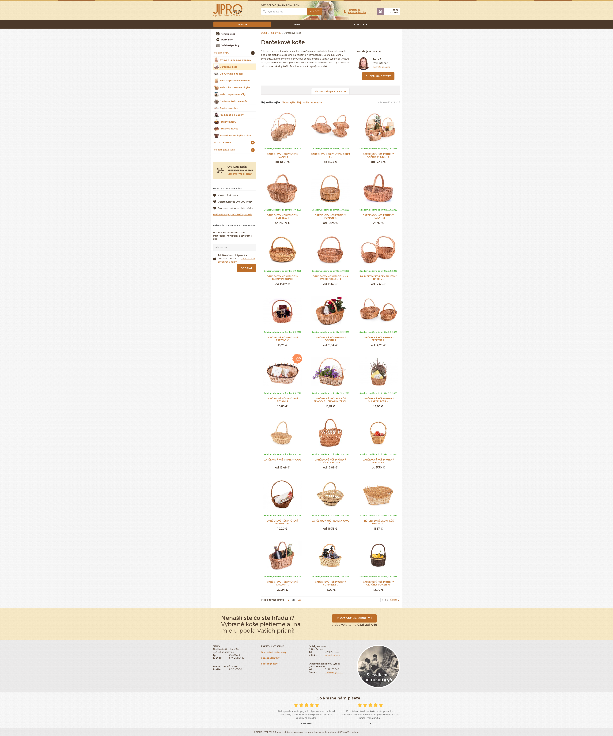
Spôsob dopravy (270, 658)
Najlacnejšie (288, 102)
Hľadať (314, 11)
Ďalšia (393, 599)
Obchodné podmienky (273, 652)
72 (299, 599)
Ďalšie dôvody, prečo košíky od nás (232, 214)
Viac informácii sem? (239, 173)
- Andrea (306, 723)
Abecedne (316, 102)
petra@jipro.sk (381, 66)
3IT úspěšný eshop (349, 732)
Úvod (264, 32)
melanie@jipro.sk (334, 672)
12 (288, 599)
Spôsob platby (269, 663)
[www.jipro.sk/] (227, 10)
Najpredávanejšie (270, 102)
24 (293, 599)
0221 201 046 (380, 63)
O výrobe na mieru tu (354, 618)
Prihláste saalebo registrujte (357, 11)
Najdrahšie (303, 102)
